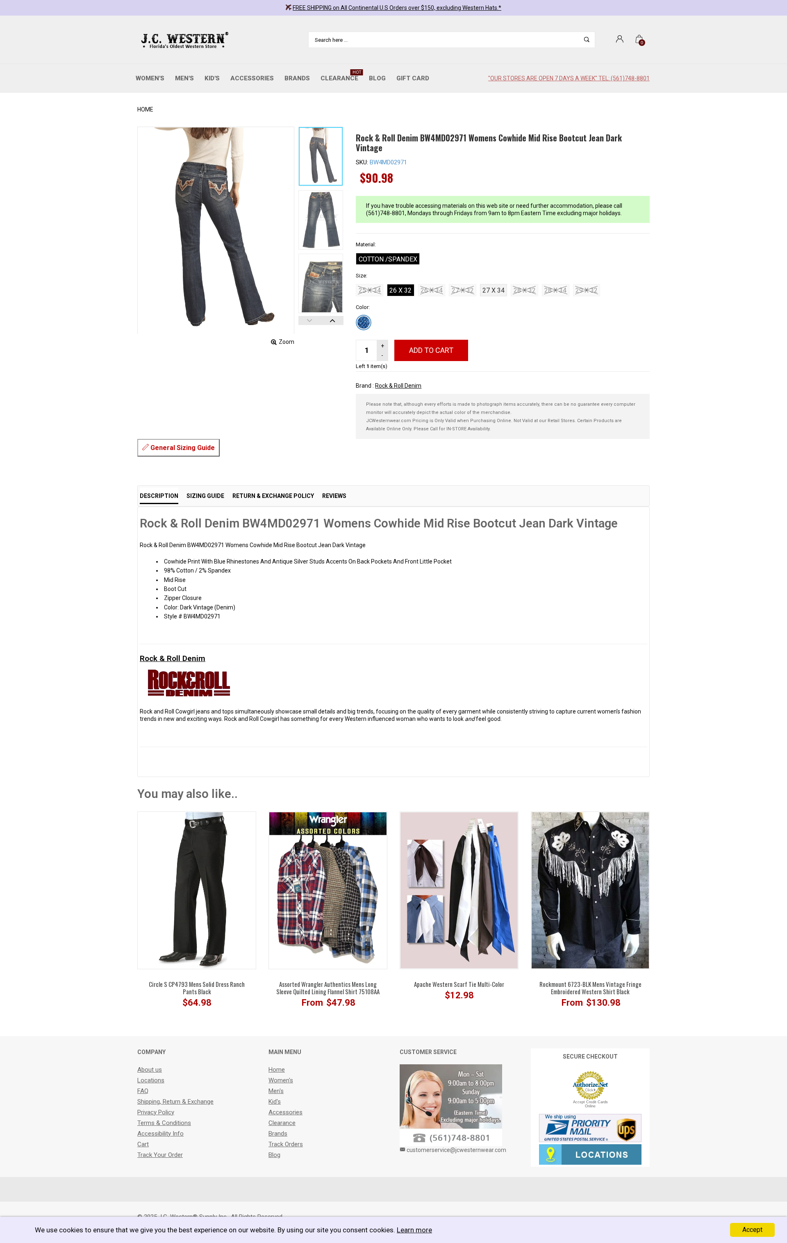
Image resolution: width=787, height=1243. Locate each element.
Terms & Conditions (164, 1123)
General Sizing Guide (182, 448)
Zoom (286, 342)
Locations (150, 1080)
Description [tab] (159, 496)
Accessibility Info (160, 1133)
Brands (297, 78)
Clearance (341, 76)
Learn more (414, 1230)
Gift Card (412, 78)
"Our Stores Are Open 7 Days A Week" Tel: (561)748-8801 (569, 78)
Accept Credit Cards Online (590, 1104)
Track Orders (285, 1144)
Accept (752, 1230)
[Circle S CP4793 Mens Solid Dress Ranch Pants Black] (196, 889)
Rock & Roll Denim (398, 385)
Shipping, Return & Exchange (175, 1101)
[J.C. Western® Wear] (183, 40)
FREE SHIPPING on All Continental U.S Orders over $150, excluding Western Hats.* (397, 8)
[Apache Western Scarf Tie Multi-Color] (459, 889)
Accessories (252, 78)
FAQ (142, 1091)
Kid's (212, 78)
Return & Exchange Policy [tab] (273, 496)
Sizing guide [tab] (205, 496)
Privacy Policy (155, 1112)
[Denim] (364, 322)
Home (145, 109)
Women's (150, 78)
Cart (143, 1144)
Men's (184, 78)
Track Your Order (160, 1155)
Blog (377, 78)
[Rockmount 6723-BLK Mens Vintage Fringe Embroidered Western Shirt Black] (590, 889)
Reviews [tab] (334, 496)
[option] (320, 156)
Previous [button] (309, 320)
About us (149, 1069)
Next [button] (332, 320)
